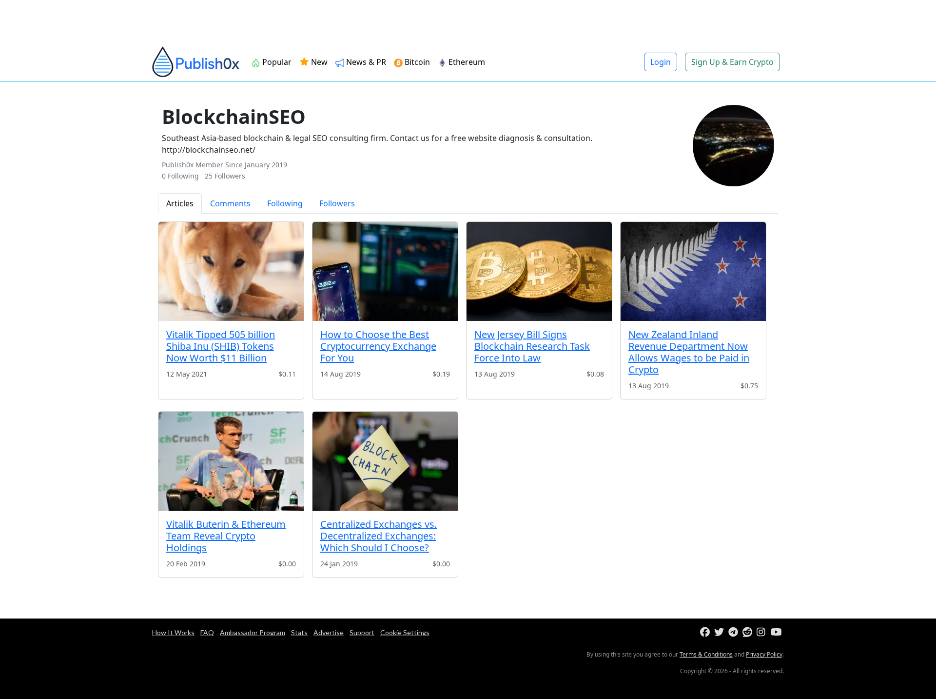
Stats (299, 632)
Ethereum (466, 62)
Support (362, 632)
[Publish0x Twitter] (720, 632)
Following (285, 203)
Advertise (328, 632)
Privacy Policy (764, 654)
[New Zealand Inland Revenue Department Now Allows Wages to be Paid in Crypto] (693, 271)
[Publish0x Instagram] (763, 632)
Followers (337, 203)
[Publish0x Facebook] (706, 632)
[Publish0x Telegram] (734, 632)
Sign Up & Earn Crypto (732, 62)
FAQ (207, 632)
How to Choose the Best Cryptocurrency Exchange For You (378, 346)
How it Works (173, 632)
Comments (230, 203)
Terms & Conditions (706, 654)
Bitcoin (417, 62)
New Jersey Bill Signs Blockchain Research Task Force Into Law (532, 346)
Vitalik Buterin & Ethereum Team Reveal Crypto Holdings (226, 536)
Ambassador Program (252, 632)
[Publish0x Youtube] (777, 632)
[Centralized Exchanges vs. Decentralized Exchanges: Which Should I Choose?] (385, 461)
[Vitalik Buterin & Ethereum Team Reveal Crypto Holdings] (231, 461)
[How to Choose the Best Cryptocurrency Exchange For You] (385, 271)
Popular (277, 62)
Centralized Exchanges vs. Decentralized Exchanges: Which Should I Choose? (378, 536)
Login (660, 62)
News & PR (366, 62)
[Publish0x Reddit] (748, 632)
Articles (180, 203)
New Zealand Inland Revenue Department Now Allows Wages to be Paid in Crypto (688, 352)
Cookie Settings (404, 632)
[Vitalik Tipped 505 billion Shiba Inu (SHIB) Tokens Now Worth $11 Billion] (231, 271)
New (318, 62)
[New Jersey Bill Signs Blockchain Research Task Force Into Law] (539, 271)
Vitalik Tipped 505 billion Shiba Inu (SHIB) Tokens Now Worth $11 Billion (220, 346)
